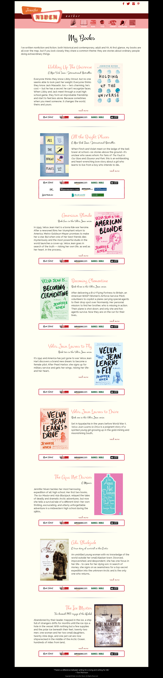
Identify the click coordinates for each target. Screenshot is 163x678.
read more (83, 110)
